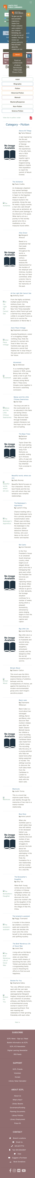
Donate (17, 1077)
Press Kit (17, 1123)
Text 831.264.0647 (19, 1150)
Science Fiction (17, 111)
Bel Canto (22, 545)
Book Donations (19, 1162)
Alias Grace (23, 233)
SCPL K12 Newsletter (17, 1046)
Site (8, 22)
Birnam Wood (15, 668)
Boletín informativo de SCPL (17, 1042)
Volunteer (17, 1073)
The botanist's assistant (21, 916)
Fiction (17, 88)
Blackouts (16, 789)
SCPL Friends (17, 1069)
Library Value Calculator (17, 1081)
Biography (17, 84)
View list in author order (12, 118)
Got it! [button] (17, 54)
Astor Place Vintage (18, 328)
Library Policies (17, 1115)
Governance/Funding (17, 1108)
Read (26, 1039)
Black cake (23, 700)
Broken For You (16, 981)
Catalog (9, 18)
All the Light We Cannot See (21, 293)
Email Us (19, 1142)
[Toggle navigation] (30, 2)
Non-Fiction (17, 106)
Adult (17, 79)
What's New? (17, 1100)
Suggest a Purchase (19, 1158)
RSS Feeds (17, 1054)
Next (17, 1022)
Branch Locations (19, 1138)
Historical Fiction (17, 93)
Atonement (17, 362)
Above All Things (25, 131)
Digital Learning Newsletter (17, 1050)
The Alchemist (17, 182)
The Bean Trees (24, 434)
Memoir (18, 97)
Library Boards (17, 1104)
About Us (17, 1096)
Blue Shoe (22, 814)
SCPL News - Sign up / (15, 1039)
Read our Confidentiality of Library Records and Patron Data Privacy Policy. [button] (17, 66)
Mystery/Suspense (17, 102)
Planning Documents (17, 1111)
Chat (19, 1154)
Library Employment (17, 1119)
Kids (27, 37)
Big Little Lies (24, 629)
